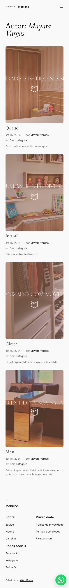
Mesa (10, 452)
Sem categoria (18, 140)
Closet (11, 344)
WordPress (26, 580)
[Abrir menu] (61, 7)
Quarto (12, 128)
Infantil (12, 236)
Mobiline (23, 6)
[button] (60, 579)
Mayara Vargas (40, 134)
